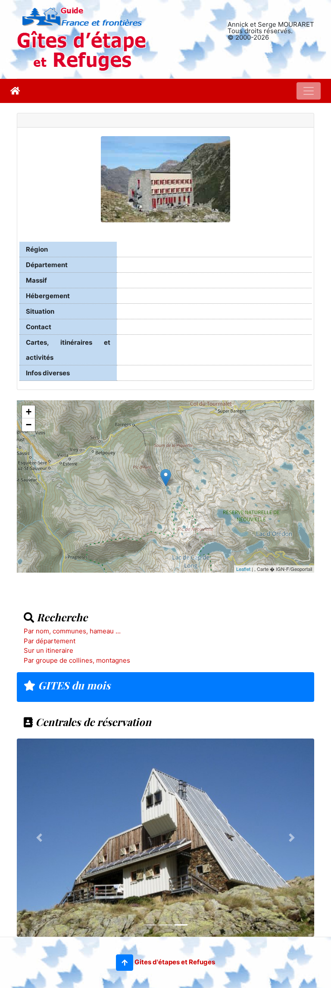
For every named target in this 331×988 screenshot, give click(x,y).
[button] (124, 962)
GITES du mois (72, 685)
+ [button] (28, 411)
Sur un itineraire (48, 650)
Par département (49, 641)
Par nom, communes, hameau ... (72, 631)
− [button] (28, 424)
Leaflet (243, 568)
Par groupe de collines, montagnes (77, 660)
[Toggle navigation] (309, 91)
